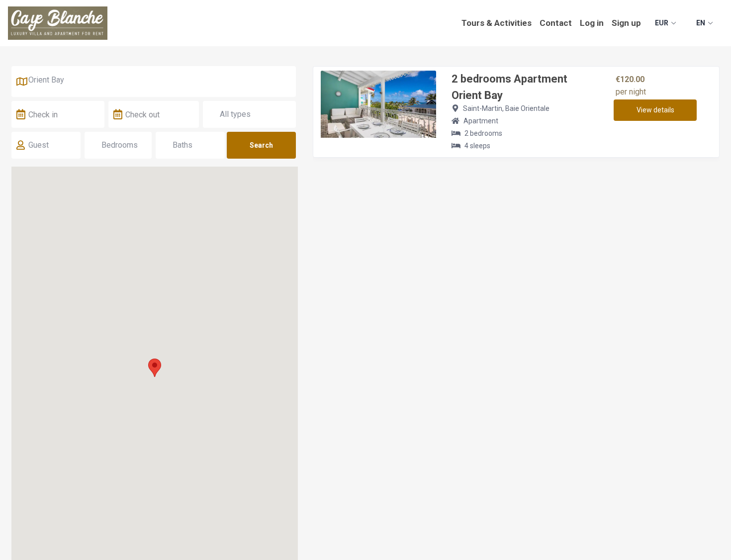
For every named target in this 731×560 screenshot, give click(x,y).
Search (261, 145)
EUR (661, 23)
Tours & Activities (496, 23)
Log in (592, 23)
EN (700, 23)
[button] (154, 368)
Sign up (626, 23)
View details (655, 110)
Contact (556, 23)
